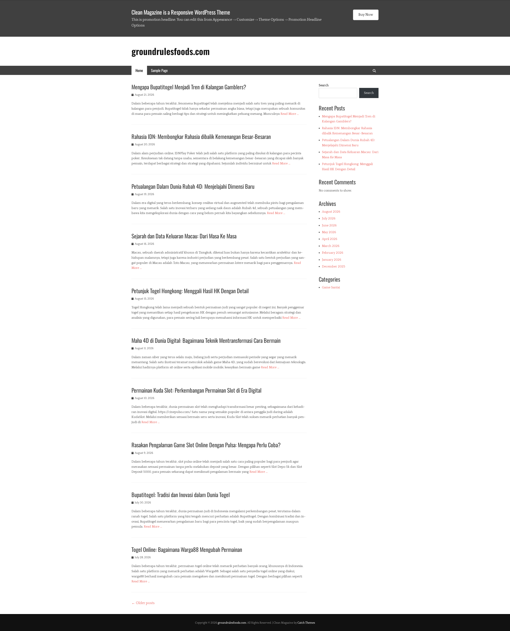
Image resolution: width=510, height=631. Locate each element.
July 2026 (328, 218)
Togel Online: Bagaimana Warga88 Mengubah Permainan (186, 549)
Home (139, 70)
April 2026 (329, 239)
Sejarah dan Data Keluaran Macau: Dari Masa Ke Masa (183, 236)
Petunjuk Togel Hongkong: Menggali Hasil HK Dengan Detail (190, 291)
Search (324, 85)
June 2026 (329, 225)
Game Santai (331, 287)
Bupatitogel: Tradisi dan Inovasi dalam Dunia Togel (180, 494)
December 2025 (333, 266)
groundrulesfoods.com (170, 51)
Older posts (143, 603)
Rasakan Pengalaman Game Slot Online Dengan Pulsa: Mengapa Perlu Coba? (206, 445)
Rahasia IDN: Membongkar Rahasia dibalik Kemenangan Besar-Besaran (201, 136)
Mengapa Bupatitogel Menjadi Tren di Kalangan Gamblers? (188, 87)
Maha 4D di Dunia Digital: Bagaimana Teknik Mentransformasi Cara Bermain (205, 340)
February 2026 (332, 253)
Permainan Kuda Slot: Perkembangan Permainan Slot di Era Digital (196, 390)
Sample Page (159, 70)
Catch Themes (306, 622)
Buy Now (365, 15)
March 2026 (330, 246)
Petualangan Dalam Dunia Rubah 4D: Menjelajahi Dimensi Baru (192, 186)
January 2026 (331, 259)
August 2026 (331, 211)
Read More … (289, 114)
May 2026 (329, 232)
